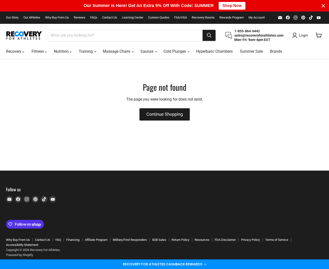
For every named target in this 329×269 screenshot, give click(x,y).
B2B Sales (159, 240)
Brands (276, 51)
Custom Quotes (158, 17)
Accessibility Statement (22, 245)
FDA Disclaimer (225, 240)
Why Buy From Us (57, 17)
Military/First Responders (130, 240)
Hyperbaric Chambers (214, 51)
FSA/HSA (180, 17)
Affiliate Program (96, 240)
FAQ (58, 240)
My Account (257, 17)
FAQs (93, 17)
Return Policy (180, 240)
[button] (164, 264)
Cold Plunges (175, 51)
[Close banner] (323, 5)
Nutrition (62, 51)
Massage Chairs (117, 51)
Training (86, 51)
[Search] (209, 35)
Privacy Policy (250, 240)
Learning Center (132, 17)
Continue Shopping (164, 114)
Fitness (38, 51)
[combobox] (125, 35)
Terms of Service (276, 240)
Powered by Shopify (19, 255)
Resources (202, 240)
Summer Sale (251, 51)
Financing (72, 240)
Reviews (79, 17)
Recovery (14, 51)
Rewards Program (231, 17)
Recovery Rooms (203, 17)
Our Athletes (31, 17)
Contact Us (109, 17)
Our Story (12, 17)
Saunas (147, 51)
